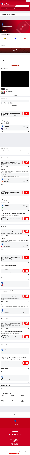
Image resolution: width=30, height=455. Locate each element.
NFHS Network (16, 444)
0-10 (10, 172)
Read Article (2, 117)
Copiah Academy (6, 126)
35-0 (8, 202)
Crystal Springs (2, 401)
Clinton (2, 399)
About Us (13, 436)
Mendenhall (22, 395)
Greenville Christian (6, 246)
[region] (15, 450)
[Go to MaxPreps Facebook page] (20, 434)
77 (15, 50)
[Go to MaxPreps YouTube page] (12, 434)
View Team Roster (14, 105)
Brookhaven (2, 395)
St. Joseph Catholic (6, 128)
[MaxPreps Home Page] (11, 11)
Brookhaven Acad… (3, 396)
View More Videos (14, 95)
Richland (22, 401)
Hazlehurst (12, 396)
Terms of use (12, 439)
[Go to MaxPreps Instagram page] (15, 434)
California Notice (17, 439)
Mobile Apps (16, 436)
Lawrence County (13, 401)
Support (14, 441)
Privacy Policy (6, 449)
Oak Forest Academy (7, 379)
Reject (17, 453)
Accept (11, 453)
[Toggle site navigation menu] (1, 1)
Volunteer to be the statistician (15, 65)
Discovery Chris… (3, 402)
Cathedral (27, 201)
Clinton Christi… (3, 400)
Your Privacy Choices (15, 440)
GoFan (12, 444)
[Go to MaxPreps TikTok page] (9, 434)
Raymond (22, 400)
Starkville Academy (6, 181)
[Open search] (25, 1)
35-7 (10, 123)
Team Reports (3, 112)
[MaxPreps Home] (4, 1)
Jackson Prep (27, 279)
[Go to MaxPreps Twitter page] (17, 434)
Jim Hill (12, 399)
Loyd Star (12, 402)
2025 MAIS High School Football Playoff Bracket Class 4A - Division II (10, 176)
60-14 (10, 241)
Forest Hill (12, 395)
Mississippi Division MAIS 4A (4, 54)
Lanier (12, 400)
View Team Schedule (15, 42)
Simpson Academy (6, 312)
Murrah (22, 396)
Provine (22, 399)
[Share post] (28, 117)
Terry (22, 402)
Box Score (4, 30)
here (19, 100)
